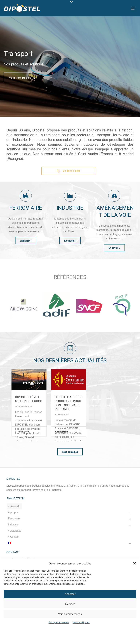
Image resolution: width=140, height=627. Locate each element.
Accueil (15, 506)
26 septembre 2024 (23, 406)
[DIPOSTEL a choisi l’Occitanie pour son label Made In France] (68, 379)
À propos (13, 512)
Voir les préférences (70, 614)
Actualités (15, 530)
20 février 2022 (61, 414)
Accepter (70, 593)
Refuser (70, 603)
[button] (134, 563)
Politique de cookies (59, 622)
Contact (14, 536)
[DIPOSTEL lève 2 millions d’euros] (28, 379)
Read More (23, 431)
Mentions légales (81, 622)
